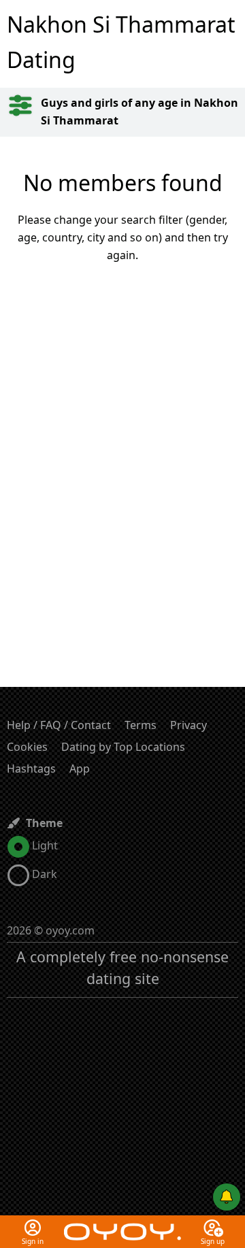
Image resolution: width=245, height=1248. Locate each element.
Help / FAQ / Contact (59, 725)
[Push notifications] (226, 1197)
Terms (141, 725)
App (79, 768)
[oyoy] (122, 1223)
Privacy (188, 725)
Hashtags (31, 768)
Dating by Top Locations (123, 746)
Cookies (27, 746)
